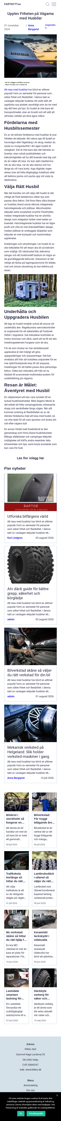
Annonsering (31, 1085)
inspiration (50, 26)
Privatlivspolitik (36, 1113)
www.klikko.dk (33, 1069)
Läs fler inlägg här (30, 458)
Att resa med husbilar (16, 89)
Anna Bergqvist (16, 777)
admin (10, 619)
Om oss (30, 1090)
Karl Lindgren (15, 537)
